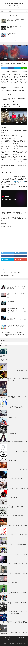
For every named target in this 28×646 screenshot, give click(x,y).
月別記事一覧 (21, 637)
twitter (23, 272)
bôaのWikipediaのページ (19, 181)
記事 (23, 288)
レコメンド (20, 288)
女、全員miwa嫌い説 (11, 33)
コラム (16, 288)
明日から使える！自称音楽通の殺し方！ (15, 26)
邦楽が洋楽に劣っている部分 (13, 301)
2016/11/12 (11, 302)
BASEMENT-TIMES (14, 3)
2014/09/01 (11, 326)
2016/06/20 (11, 288)
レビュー (5, 637)
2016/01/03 (11, 319)
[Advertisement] (12, 240)
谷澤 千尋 (5, 58)
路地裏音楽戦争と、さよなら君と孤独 (13, 332)
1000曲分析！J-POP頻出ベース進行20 (15, 325)
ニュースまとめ (15, 637)
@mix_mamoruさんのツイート (8, 275)
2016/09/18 (11, 296)
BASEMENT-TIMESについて (16, 639)
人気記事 (21, 296)
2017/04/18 (11, 311)
